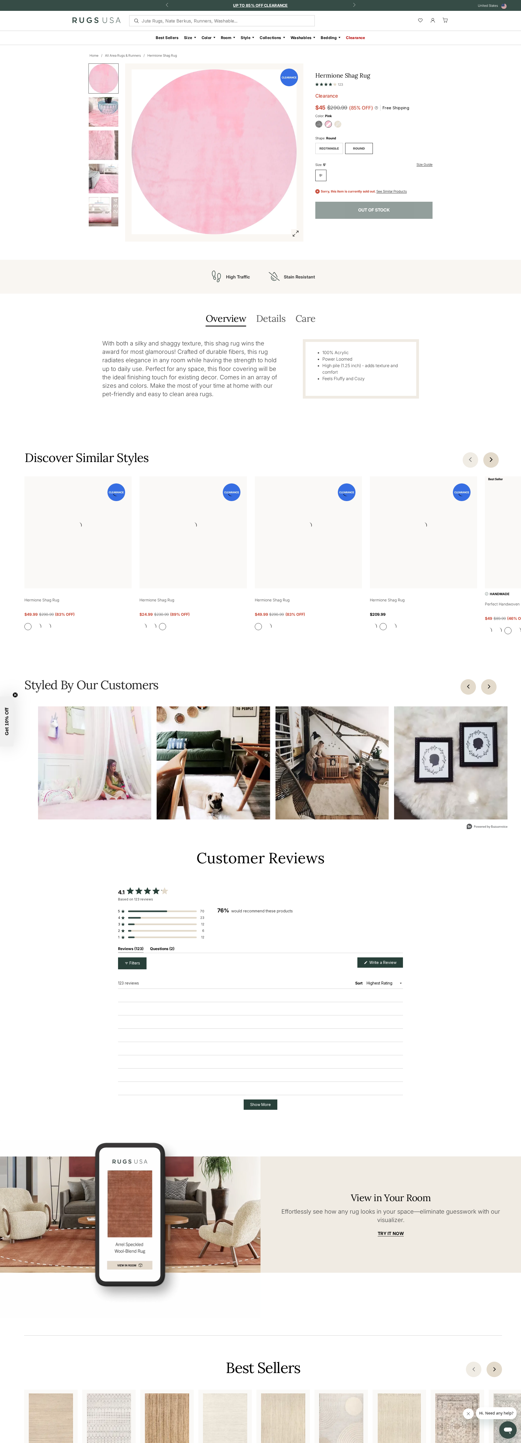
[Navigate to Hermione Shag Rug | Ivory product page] (423, 526)
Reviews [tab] (131, 950)
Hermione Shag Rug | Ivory (156, 1402)
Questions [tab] (162, 950)
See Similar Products (391, 191)
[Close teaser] (15, 695)
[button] (329, 83)
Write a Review (385, 964)
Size (188, 37)
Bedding (329, 37)
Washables (301, 37)
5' (320, 175)
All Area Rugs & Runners (123, 55)
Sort (359, 983)
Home (94, 55)
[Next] (489, 687)
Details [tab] (270, 319)
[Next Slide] (398, 921)
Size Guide (425, 164)
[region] (310, 921)
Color (207, 37)
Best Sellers (167, 37)
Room (226, 37)
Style (245, 37)
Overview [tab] (226, 319)
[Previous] (468, 687)
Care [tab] (305, 319)
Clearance (355, 37)
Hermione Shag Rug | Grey (156, 1023)
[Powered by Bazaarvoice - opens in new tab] (487, 827)
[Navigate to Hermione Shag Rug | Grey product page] (78, 526)
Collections (270, 37)
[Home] (96, 21)
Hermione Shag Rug (162, 55)
